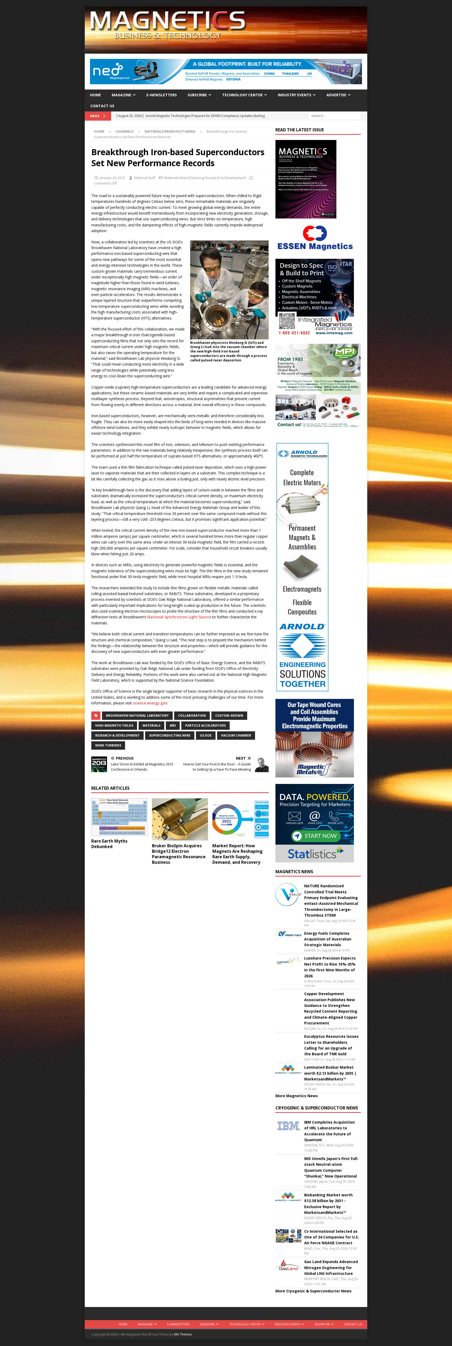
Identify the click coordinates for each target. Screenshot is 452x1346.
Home (95, 94)
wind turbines (108, 745)
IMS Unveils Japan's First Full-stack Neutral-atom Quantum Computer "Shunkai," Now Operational (331, 1167)
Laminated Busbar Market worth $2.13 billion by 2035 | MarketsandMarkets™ (330, 1073)
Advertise (336, 94)
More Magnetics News (296, 1095)
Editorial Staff (144, 177)
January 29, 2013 (112, 177)
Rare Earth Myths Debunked (109, 843)
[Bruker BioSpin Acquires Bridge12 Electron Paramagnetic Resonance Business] (180, 819)
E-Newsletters (161, 94)
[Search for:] (334, 115)
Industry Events (294, 94)
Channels (125, 131)
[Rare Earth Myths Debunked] (119, 817)
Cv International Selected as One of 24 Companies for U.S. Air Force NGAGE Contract (331, 1237)
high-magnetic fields (114, 725)
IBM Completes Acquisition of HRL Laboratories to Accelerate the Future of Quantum (329, 1131)
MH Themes (183, 1334)
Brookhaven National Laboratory (137, 715)
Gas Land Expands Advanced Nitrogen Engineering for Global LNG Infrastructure (331, 1267)
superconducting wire (169, 735)
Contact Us (102, 105)
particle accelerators (205, 725)
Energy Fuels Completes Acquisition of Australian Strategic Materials (327, 939)
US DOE (206, 735)
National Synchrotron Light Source (179, 616)
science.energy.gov (150, 702)
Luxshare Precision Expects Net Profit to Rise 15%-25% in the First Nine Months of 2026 (330, 967)
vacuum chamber (236, 735)
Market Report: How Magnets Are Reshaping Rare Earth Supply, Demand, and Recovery (237, 854)
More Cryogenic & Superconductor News (313, 1290)
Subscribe (197, 94)
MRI (173, 725)
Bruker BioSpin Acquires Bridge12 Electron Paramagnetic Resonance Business (179, 854)
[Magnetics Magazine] (226, 50)
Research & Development (225, 177)
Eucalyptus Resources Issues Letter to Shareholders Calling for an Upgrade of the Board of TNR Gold (331, 1045)
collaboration (192, 715)
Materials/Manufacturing (184, 177)
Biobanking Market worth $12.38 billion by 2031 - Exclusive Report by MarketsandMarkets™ (328, 1203)
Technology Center (242, 94)
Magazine (121, 94)
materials (151, 725)
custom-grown (229, 715)
